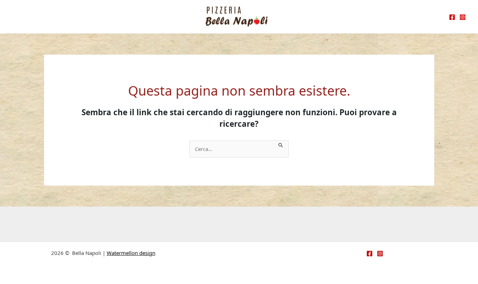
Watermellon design (131, 252)
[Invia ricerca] (281, 144)
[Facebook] (452, 17)
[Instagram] (462, 17)
